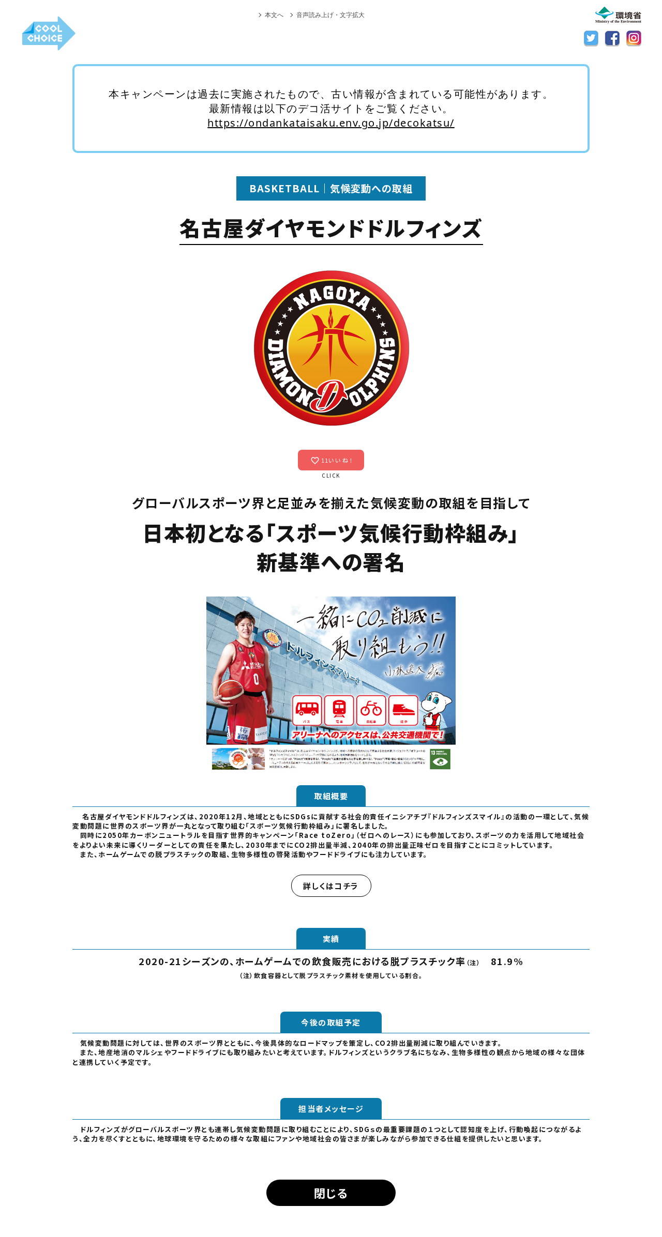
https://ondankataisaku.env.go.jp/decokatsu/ (331, 123)
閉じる (331, 1192)
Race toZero (325, 835)
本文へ (274, 14)
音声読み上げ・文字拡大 (330, 14)
